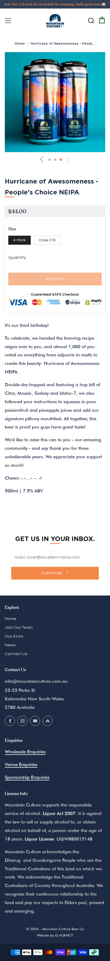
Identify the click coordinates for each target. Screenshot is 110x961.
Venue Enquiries (21, 764)
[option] (55, 102)
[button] (49, 160)
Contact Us (16, 654)
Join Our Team (19, 627)
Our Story (14, 636)
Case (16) (47, 240)
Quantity (17, 257)
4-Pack (19, 240)
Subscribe (52, 573)
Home (20, 43)
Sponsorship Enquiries (27, 777)
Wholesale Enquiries (25, 751)
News (10, 645)
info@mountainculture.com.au (36, 681)
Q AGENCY (64, 935)
